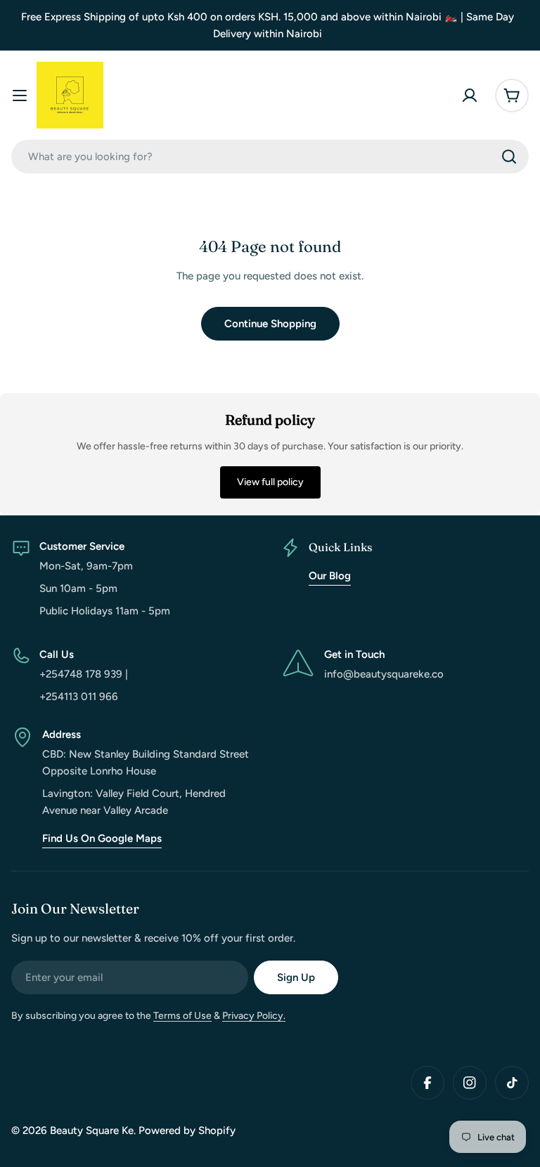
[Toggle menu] (19, 95)
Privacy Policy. (253, 1016)
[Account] (469, 95)
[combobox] (270, 156)
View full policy (270, 482)
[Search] (509, 156)
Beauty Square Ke (92, 1130)
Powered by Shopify (187, 1130)
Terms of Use (182, 1016)
